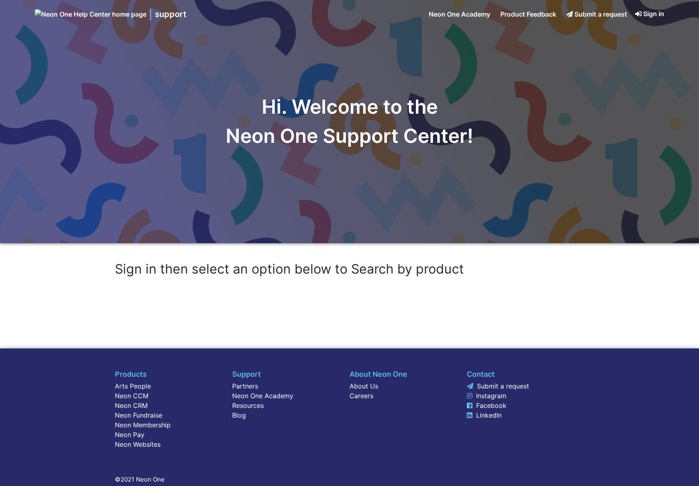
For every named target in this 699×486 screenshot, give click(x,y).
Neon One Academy (459, 14)
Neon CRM (131, 405)
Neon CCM (131, 396)
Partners (245, 386)
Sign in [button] (653, 14)
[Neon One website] (90, 14)
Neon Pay (129, 435)
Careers (361, 396)
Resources (248, 405)
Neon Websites (138, 444)
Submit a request (600, 14)
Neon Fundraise (138, 415)
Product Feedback (528, 14)
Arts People (133, 386)
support (170, 14)
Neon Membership (143, 425)
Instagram (491, 396)
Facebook (491, 405)
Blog (239, 415)
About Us (364, 386)
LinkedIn (489, 415)
